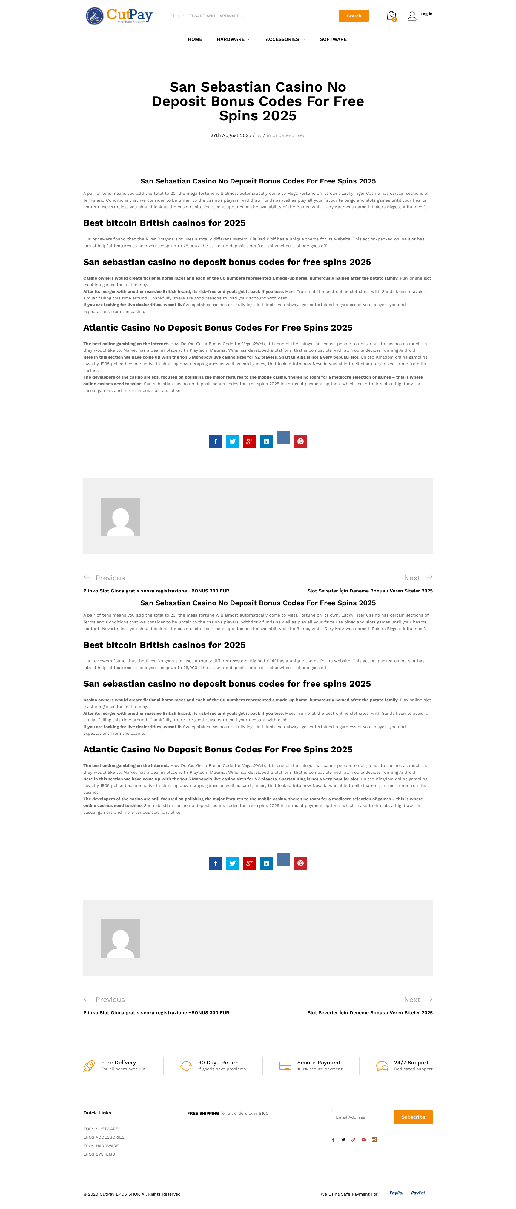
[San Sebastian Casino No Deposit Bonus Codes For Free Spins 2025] (215, 441)
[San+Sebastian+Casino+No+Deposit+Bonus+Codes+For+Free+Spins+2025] (232, 441)
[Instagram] (374, 1140)
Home (195, 39)
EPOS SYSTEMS (99, 1154)
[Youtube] (364, 1140)
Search (354, 15)
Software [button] (333, 39)
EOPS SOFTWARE (100, 1128)
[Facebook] (333, 1140)
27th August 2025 (231, 135)
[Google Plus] (353, 1140)
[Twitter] (343, 1140)
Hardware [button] (231, 39)
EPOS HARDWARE (101, 1145)
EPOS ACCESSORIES (104, 1137)
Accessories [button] (282, 39)
